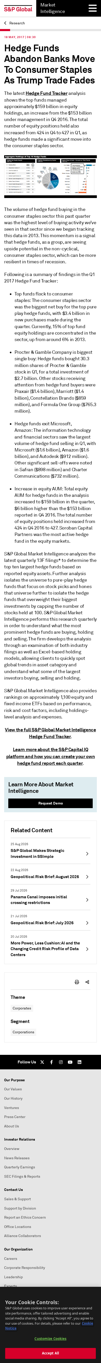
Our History (13, 1098)
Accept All (50, 1353)
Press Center (14, 1117)
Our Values (13, 1089)
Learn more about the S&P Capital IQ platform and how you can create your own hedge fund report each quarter (50, 756)
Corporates (22, 1008)
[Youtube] (70, 1062)
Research (17, 23)
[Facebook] (51, 1062)
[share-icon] (87, 982)
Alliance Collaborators (22, 1236)
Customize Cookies (50, 1338)
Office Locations (17, 1227)
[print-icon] (77, 982)
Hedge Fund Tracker (47, 93)
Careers (10, 1258)
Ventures (11, 1108)
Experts (10, 1286)
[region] (50, 1325)
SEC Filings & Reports (22, 1176)
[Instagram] (61, 1062)
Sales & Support (17, 1199)
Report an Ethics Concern (25, 1217)
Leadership (13, 1277)
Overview (11, 1149)
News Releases (17, 1158)
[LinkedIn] (79, 1062)
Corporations (23, 1032)
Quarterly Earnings (19, 1167)
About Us (11, 1126)
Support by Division (20, 1208)
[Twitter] (42, 1062)
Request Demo (50, 803)
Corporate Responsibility (24, 1268)
